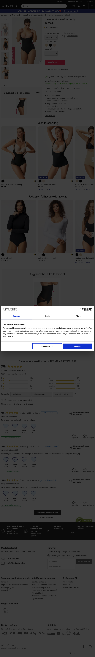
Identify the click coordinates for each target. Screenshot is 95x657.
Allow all (77, 346)
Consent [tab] (16, 316)
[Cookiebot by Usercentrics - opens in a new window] (82, 309)
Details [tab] (47, 316)
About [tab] (78, 316)
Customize (45, 346)
